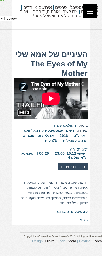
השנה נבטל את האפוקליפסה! (58, 16)
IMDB (83, 220)
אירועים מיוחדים (37, 7)
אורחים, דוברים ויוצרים (40, 12)
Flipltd (50, 241)
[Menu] (90, 11)
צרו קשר (70, 12)
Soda (71, 241)
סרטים (61, 7)
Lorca (97, 241)
